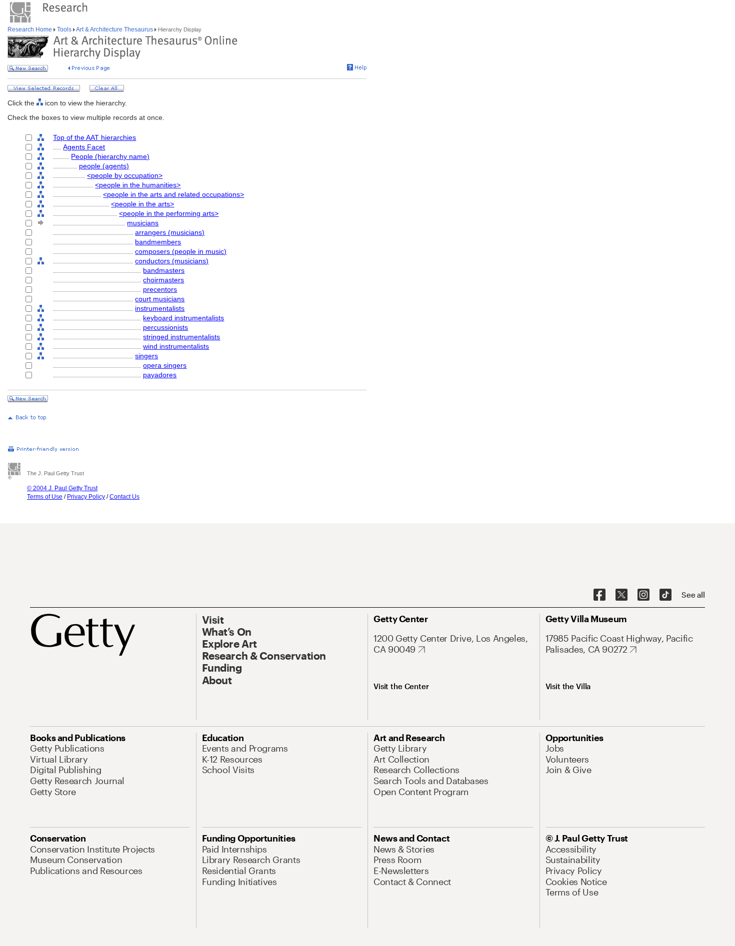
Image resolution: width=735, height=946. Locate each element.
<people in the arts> (142, 204)
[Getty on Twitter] (622, 595)
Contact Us (125, 496)
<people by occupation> (124, 175)
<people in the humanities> (137, 185)
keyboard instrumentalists (183, 318)
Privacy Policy (86, 496)
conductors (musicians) (171, 261)
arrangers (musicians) (169, 232)
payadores (159, 375)
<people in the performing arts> (168, 213)
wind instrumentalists (176, 346)
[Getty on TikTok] (666, 595)
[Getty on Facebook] (600, 595)
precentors (160, 289)
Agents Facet (84, 147)
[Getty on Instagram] (644, 595)
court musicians (159, 299)
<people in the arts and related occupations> (173, 194)
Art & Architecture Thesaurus (114, 29)
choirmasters (163, 280)
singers (146, 356)
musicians (142, 223)
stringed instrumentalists (181, 337)
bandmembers (158, 242)
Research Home (31, 29)
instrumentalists (159, 308)
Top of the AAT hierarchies (94, 137)
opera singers (164, 365)
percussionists (165, 327)
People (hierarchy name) (110, 156)
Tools (64, 29)
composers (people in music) (180, 251)
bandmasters (163, 270)
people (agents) (104, 166)
